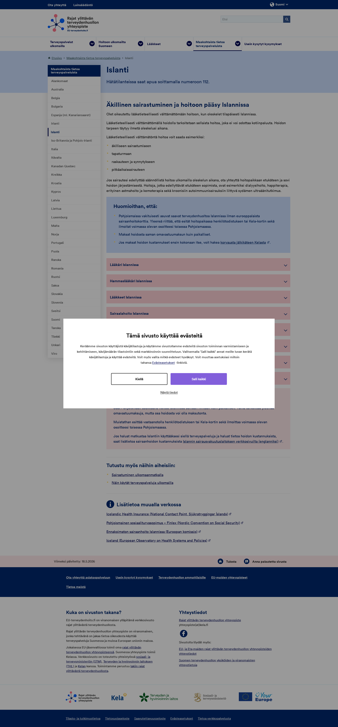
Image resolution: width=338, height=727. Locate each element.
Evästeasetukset (163, 362)
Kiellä (139, 379)
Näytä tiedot (169, 392)
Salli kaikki (199, 379)
